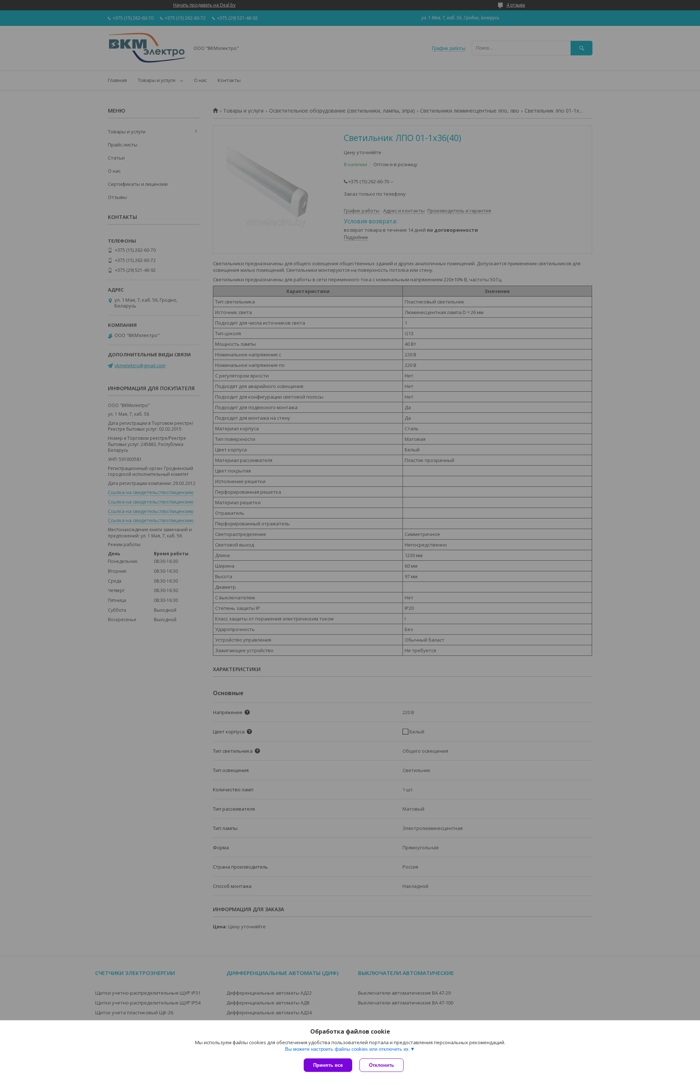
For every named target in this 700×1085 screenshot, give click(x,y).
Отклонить (381, 1065)
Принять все (328, 1065)
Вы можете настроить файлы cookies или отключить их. (347, 1049)
